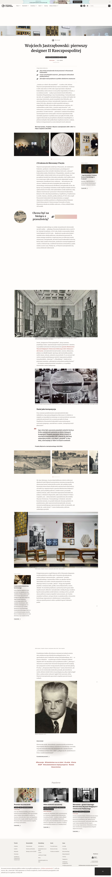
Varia (39, 857)
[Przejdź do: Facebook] (84, 6)
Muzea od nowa (53, 848)
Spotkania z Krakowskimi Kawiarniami (17, 858)
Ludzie (39, 852)
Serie (39, 5)
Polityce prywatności (47, 868)
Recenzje (16, 854)
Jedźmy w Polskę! (42, 855)
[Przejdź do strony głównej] (7, 5)
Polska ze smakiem (54, 851)
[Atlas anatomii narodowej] (56, 795)
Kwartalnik (24, 5)
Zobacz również (53, 5)
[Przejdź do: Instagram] (81, 6)
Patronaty (64, 848)
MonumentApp (65, 851)
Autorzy (46, 5)
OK (103, 871)
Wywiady (16, 851)
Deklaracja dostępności (65, 862)
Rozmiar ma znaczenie (22, 804)
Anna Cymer (52, 60)
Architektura (41, 846)
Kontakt (64, 846)
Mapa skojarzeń (66, 854)
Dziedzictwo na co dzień (42, 849)
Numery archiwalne (30, 848)
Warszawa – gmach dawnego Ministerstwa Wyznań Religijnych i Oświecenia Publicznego (85, 807)
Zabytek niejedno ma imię (43, 861)
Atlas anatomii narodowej (52, 804)
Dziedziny (32, 5)
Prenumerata (29, 846)
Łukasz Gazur (17, 809)
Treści (17, 5)
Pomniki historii (53, 846)
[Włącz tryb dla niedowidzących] (87, 6)
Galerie (15, 848)
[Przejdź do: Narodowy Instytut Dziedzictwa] (94, 858)
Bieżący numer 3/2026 (31, 851)
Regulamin (64, 859)
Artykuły (16, 846)
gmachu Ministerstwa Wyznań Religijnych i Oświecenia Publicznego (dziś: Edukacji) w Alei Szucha (55, 349)
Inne (63, 843)
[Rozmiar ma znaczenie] (26, 795)
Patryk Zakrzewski (47, 811)
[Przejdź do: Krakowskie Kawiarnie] (56, 2)
